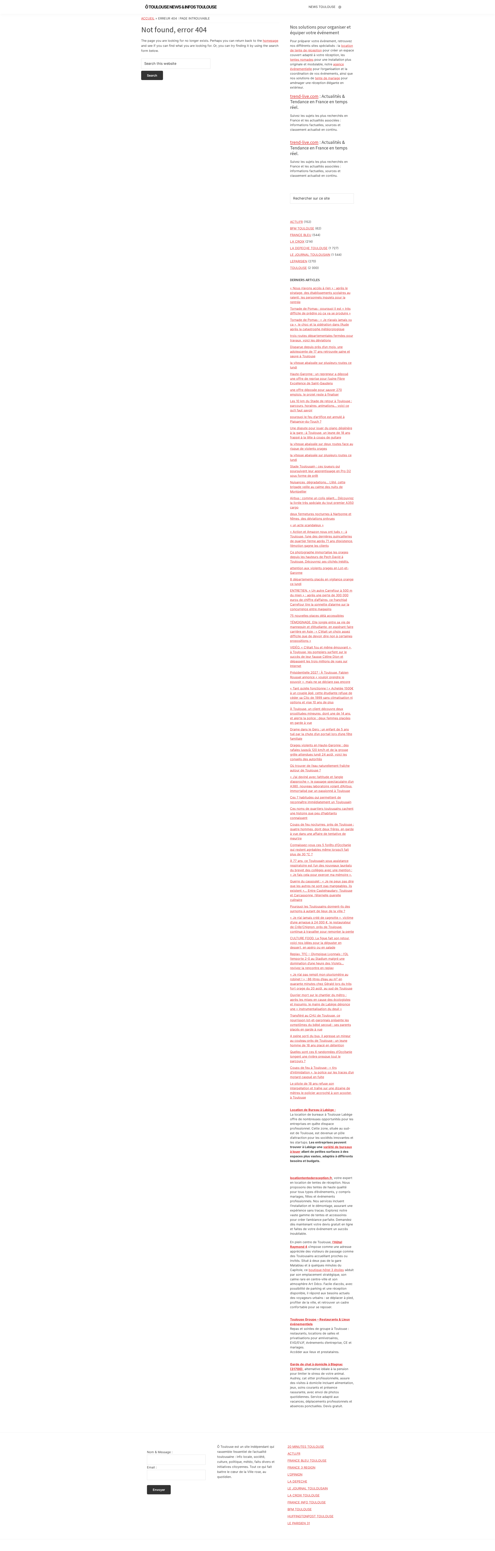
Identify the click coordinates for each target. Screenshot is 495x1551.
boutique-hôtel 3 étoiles (326, 1270)
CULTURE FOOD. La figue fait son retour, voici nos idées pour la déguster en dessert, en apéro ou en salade (320, 942)
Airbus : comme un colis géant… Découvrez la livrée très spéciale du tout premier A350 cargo (322, 502)
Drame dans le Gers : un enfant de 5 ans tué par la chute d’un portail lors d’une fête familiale (321, 734)
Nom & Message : (159, 1452)
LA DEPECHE (297, 1481)
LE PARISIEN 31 (299, 1523)
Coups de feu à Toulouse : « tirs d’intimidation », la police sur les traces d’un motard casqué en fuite (322, 1072)
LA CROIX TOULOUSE (304, 1495)
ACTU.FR (296, 222)
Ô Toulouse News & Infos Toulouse (181, 6)
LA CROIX (297, 241)
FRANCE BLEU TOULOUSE (307, 1460)
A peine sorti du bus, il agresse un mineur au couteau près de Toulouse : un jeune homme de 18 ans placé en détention (320, 1040)
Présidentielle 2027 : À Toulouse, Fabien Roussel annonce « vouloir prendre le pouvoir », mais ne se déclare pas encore (320, 677)
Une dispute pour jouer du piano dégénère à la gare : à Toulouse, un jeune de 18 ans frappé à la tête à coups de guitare (321, 432)
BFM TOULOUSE (302, 228)
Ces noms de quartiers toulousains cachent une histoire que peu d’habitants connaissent (321, 813)
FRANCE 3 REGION (301, 1467)
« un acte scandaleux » (307, 525)
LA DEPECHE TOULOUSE (309, 248)
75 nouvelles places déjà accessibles (317, 616)
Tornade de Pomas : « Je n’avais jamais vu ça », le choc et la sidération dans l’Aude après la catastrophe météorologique (321, 324)
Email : (152, 1467)
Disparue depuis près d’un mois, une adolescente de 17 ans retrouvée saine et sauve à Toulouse (320, 351)
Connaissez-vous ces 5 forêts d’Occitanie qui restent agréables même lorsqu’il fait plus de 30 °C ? (320, 849)
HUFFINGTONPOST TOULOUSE (311, 1516)
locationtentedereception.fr (311, 1178)
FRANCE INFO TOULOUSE (307, 1502)
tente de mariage (327, 78)
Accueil (147, 18)
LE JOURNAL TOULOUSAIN (310, 255)
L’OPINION (295, 1474)
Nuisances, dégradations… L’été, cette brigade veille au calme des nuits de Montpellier (317, 486)
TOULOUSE (298, 268)
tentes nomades (301, 59)
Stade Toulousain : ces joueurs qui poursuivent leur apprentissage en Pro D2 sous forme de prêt (320, 471)
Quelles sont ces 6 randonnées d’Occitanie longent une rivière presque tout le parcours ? (321, 1056)
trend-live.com (304, 96)
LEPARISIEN (298, 261)
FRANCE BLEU (300, 235)
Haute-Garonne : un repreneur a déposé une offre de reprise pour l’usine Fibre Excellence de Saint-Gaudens (319, 378)
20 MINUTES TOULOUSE (306, 1447)
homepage (270, 41)
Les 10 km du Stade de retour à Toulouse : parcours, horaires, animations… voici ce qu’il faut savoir (321, 405)
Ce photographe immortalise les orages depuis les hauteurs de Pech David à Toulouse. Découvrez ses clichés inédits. (319, 556)
